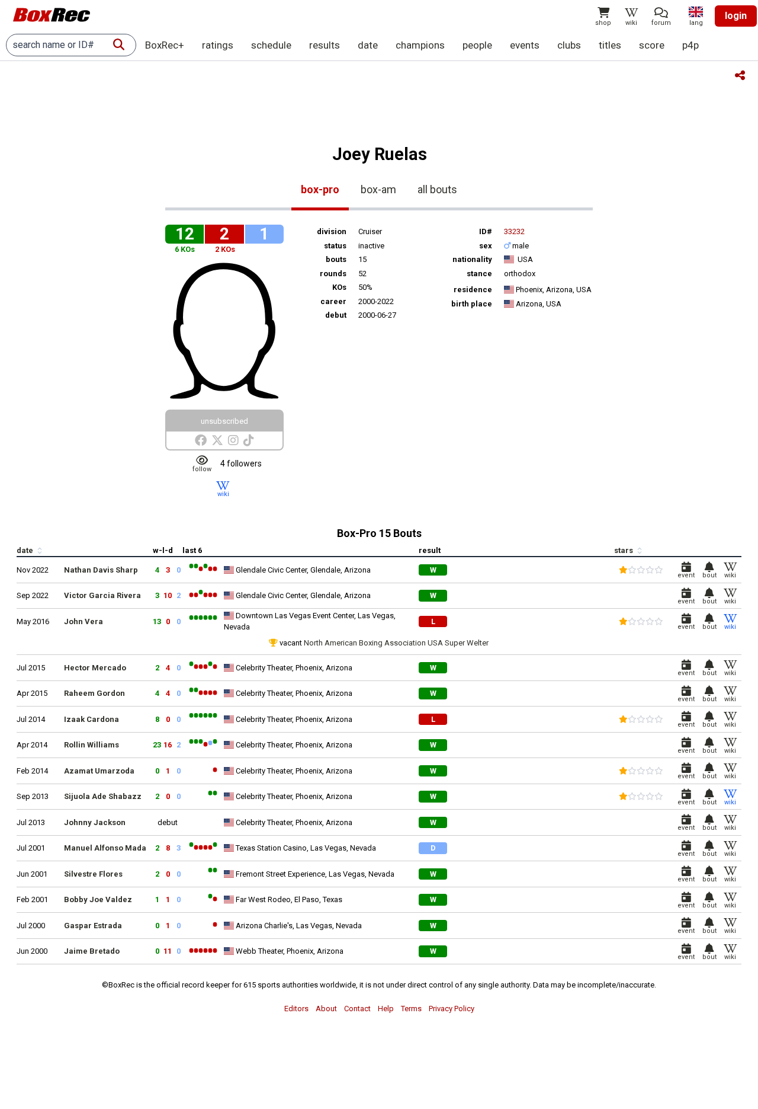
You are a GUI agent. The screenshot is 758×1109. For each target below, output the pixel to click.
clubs (569, 45)
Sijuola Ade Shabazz (103, 796)
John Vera (83, 621)
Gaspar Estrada (93, 925)
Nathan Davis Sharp (101, 569)
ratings (217, 45)
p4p (690, 45)
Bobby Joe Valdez (98, 899)
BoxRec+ (164, 45)
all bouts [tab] (437, 189)
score (651, 45)
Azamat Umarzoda (99, 770)
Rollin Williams (91, 744)
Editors (296, 1008)
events (524, 45)
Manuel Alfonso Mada (105, 847)
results (324, 45)
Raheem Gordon (94, 693)
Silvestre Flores (93, 874)
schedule (271, 45)
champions (420, 45)
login (736, 15)
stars (624, 550)
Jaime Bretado (92, 951)
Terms (411, 1008)
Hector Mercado (95, 667)
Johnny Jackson (95, 822)
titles (610, 45)
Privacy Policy (451, 1008)
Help (386, 1008)
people (477, 45)
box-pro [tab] (320, 189)
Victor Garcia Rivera (102, 595)
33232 (514, 231)
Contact (357, 1008)
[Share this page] (740, 76)
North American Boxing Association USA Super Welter (396, 642)
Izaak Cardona (91, 719)
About (326, 1008)
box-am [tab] (378, 189)
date (368, 45)
